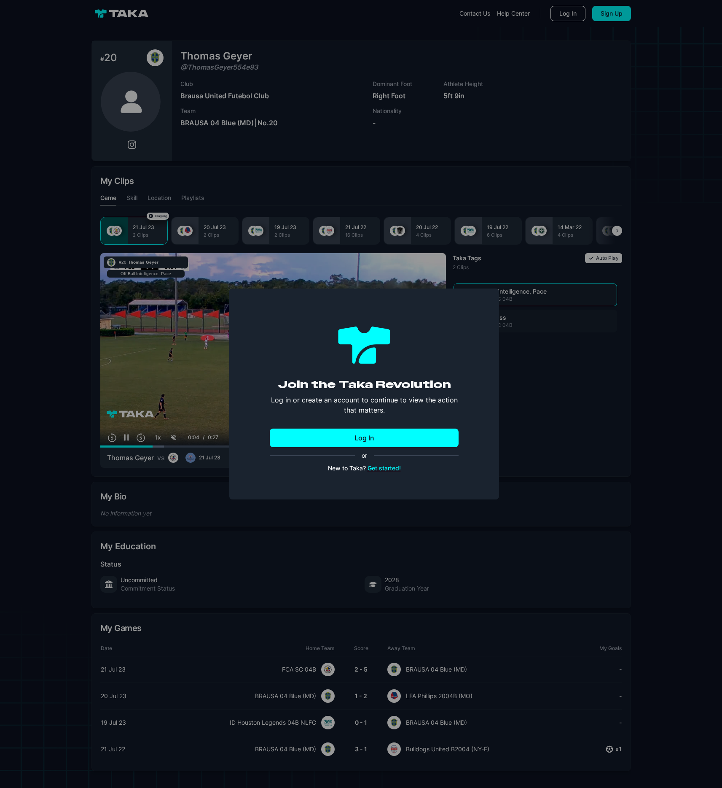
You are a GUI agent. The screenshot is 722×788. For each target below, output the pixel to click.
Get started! (384, 468)
